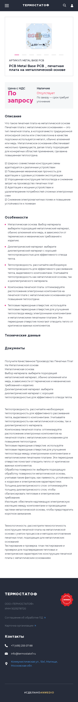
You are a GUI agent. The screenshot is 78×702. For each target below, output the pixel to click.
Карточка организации (19, 625)
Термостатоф (36, 5)
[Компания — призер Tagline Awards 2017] (66, 599)
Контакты (14, 636)
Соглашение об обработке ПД (24, 617)
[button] (17, 55)
